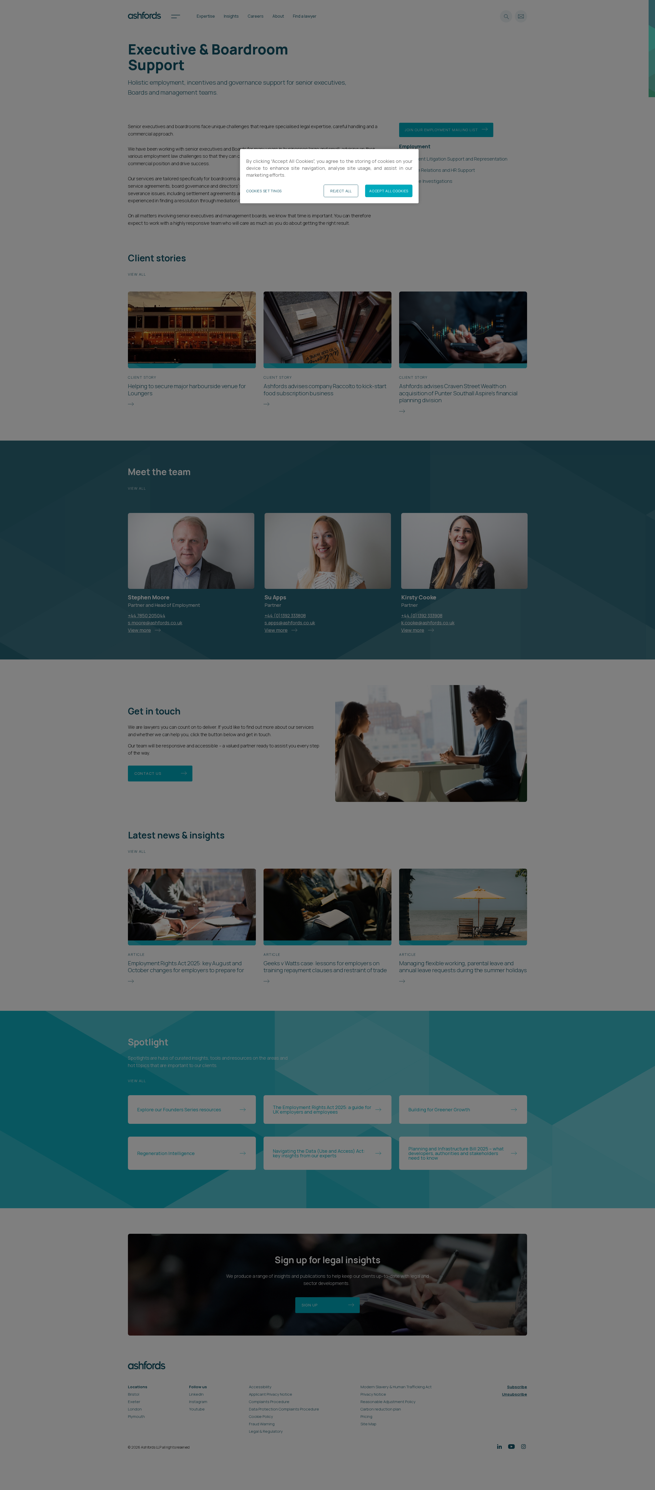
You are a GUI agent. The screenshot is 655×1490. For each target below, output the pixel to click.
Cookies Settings (264, 190)
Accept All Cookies (388, 190)
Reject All (341, 190)
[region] (329, 176)
